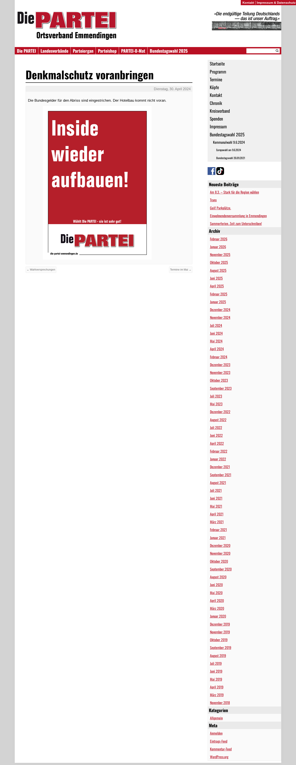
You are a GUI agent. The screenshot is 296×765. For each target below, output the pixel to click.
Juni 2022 (216, 435)
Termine (216, 79)
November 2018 (220, 702)
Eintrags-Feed (218, 741)
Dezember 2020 (220, 545)
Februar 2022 (218, 451)
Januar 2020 (218, 616)
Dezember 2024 (220, 309)
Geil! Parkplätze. (220, 207)
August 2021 (218, 482)
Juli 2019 (216, 663)
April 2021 (216, 514)
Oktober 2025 (219, 262)
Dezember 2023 (220, 364)
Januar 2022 (218, 459)
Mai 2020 (216, 592)
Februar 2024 (218, 356)
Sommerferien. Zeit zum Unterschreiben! (236, 223)
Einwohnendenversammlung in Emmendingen (238, 215)
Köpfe (214, 87)
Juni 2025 (216, 278)
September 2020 (221, 569)
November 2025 (220, 254)
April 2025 (217, 286)
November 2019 (220, 632)
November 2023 (220, 372)
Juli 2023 (216, 396)
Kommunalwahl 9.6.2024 (229, 142)
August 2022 (218, 419)
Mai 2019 (216, 679)
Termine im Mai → (180, 269)
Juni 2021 (216, 498)
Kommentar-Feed (221, 749)
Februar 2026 (218, 238)
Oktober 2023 (219, 380)
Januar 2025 (218, 301)
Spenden (216, 118)
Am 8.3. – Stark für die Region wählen (234, 192)
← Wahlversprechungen (41, 269)
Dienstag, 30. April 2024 (172, 89)
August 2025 (218, 270)
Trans (213, 199)
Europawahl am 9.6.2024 (228, 150)
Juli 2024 (216, 325)
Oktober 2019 (219, 639)
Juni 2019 (216, 671)
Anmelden (216, 733)
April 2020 (217, 600)
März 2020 (217, 608)
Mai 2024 (216, 341)
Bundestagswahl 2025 (169, 50)
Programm (218, 71)
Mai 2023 (216, 403)
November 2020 (220, 553)
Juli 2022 (216, 427)
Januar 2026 (218, 246)
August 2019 (218, 655)
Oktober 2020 (219, 561)
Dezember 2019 (220, 624)
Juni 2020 (216, 584)
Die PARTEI (26, 50)
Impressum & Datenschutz (276, 2)
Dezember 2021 (220, 466)
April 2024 (217, 348)
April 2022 (217, 443)
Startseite (217, 63)
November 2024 (220, 317)
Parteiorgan (83, 50)
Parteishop (107, 50)
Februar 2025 (218, 294)
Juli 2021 (216, 490)
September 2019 (220, 647)
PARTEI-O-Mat (133, 50)
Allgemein (216, 718)
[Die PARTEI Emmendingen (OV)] (148, 26)
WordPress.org (219, 756)
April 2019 (216, 687)
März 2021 (217, 521)
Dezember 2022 (220, 411)
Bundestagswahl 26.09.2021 (230, 158)
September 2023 (221, 388)
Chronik (216, 103)
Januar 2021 (218, 537)
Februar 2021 (218, 529)
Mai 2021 (216, 506)
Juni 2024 (216, 333)
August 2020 (218, 576)
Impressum (218, 126)
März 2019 (217, 694)
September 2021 (220, 474)
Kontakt (216, 95)
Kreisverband (220, 111)
